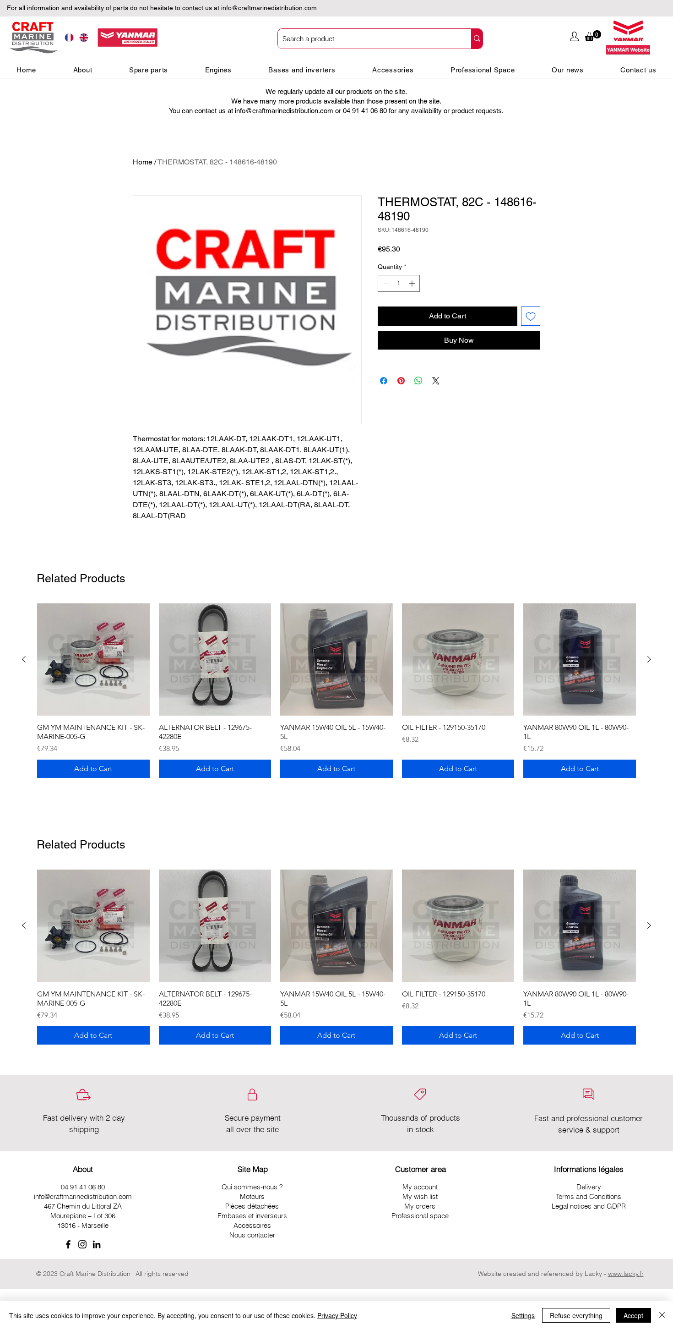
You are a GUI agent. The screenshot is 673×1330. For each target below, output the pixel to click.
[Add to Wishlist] (530, 316)
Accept (633, 1315)
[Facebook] (68, 1244)
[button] (593, 35)
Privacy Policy (337, 1315)
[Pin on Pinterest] (401, 380)
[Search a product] (477, 39)
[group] (336, 691)
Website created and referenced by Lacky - (542, 1274)
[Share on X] (435, 380)
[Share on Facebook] (383, 380)
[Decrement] (385, 283)
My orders (419, 1206)
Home (142, 162)
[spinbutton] (399, 283)
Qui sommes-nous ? (252, 1186)
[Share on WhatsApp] (418, 380)
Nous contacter (252, 1235)
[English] (84, 37)
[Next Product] (649, 659)
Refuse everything (576, 1315)
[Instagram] (82, 1244)
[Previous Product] (23, 659)
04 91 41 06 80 (83, 1186)
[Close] (662, 1315)
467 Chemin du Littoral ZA (83, 1206)
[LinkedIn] (96, 1244)
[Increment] (412, 283)
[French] (69, 37)
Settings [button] (523, 1315)
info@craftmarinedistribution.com (269, 7)
